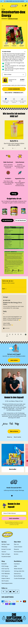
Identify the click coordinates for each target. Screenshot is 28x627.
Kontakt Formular (6, 549)
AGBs (15, 566)
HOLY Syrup (5, 576)
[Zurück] (3, 148)
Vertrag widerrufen (19, 571)
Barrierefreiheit (18, 576)
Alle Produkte (5, 581)
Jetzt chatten (14, 360)
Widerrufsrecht (18, 568)
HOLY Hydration (6, 571)
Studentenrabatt (6, 556)
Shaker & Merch (6, 578)
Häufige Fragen (6, 544)
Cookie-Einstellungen (19, 578)
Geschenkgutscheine (7, 583)
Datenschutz (17, 573)
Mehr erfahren (14, 431)
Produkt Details (6, 51)
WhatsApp (4, 547)
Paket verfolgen (6, 554)
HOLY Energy (5, 566)
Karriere (16, 554)
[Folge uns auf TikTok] (17, 591)
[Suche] (22, 6)
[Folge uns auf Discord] (10, 591)
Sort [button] (3, 289)
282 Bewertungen (13, 18)
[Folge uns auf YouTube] (14, 591)
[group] (14, 281)
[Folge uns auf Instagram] (7, 591)
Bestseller (4, 564)
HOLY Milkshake (6, 573)
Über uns (16, 544)
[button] (5, 18)
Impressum (17, 564)
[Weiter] (25, 148)
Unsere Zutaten (18, 547)
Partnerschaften (18, 551)
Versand (4, 551)
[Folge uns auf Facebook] (3, 591)
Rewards (16, 549)
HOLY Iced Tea (5, 568)
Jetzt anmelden (14, 518)
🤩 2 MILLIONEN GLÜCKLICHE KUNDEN (14, 1)
